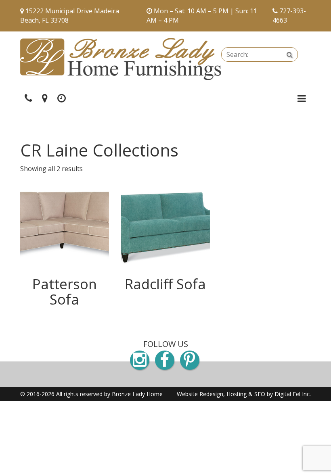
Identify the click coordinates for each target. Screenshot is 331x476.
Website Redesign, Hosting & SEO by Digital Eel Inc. (244, 394)
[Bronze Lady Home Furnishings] (120, 59)
